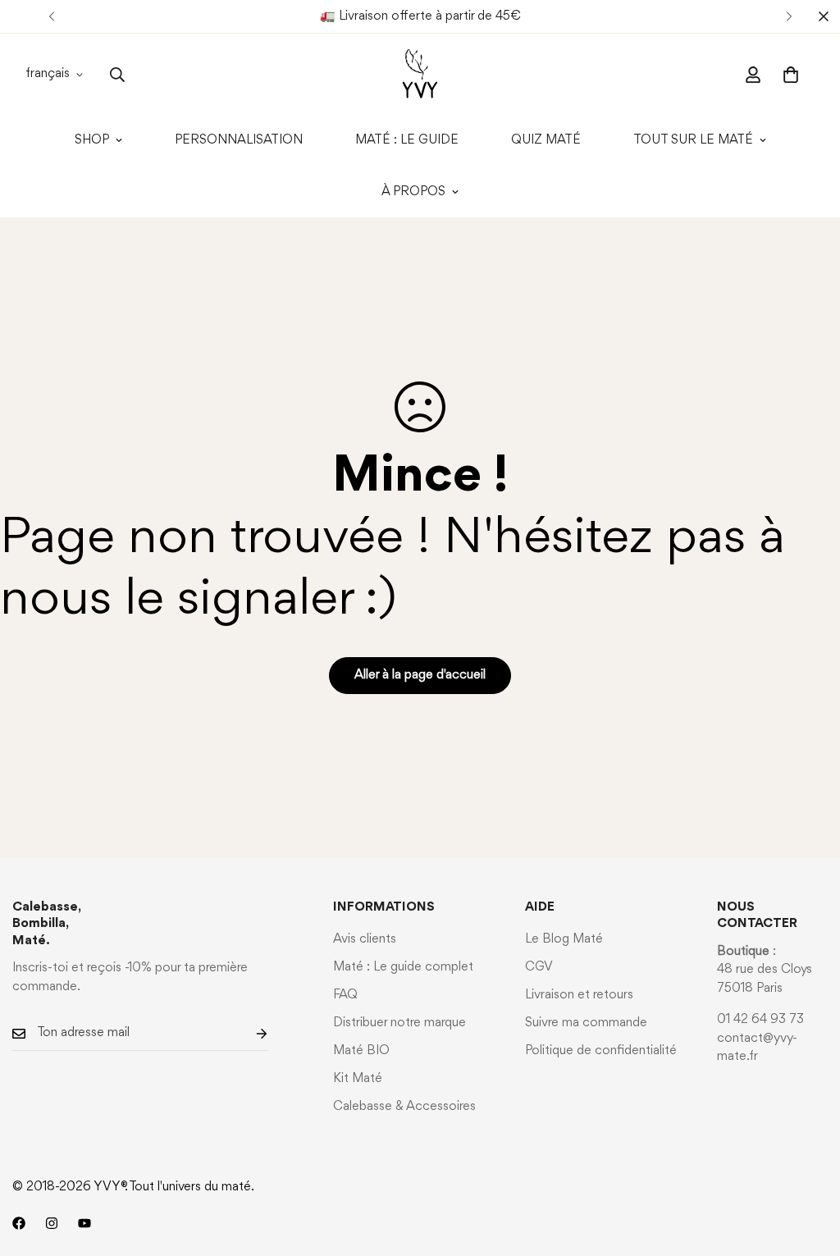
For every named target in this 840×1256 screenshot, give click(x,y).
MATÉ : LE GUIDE (407, 140)
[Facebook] (18, 1223)
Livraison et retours (579, 995)
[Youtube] (84, 1223)
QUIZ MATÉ (546, 140)
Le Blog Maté (564, 939)
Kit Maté (357, 1078)
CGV (539, 967)
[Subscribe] (248, 1033)
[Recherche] (117, 75)
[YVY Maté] (419, 74)
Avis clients (364, 939)
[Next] (788, 16)
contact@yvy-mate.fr (757, 1048)
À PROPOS (413, 192)
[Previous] (51, 16)
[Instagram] (51, 1223)
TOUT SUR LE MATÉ (693, 140)
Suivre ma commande (586, 1023)
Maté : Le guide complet (403, 967)
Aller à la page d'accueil (420, 675)
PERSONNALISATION (239, 140)
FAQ (345, 995)
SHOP (92, 140)
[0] (791, 75)
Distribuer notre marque (399, 1023)
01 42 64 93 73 (760, 1019)
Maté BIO (361, 1050)
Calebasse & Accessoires (404, 1106)
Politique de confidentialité (601, 1050)
